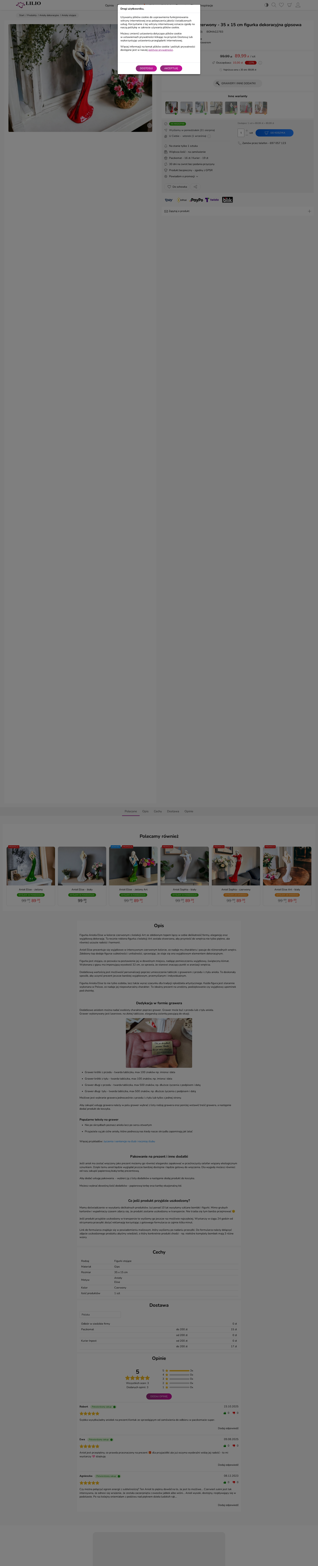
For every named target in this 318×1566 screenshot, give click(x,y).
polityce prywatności (160, 50)
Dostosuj (146, 68)
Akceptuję (171, 68)
